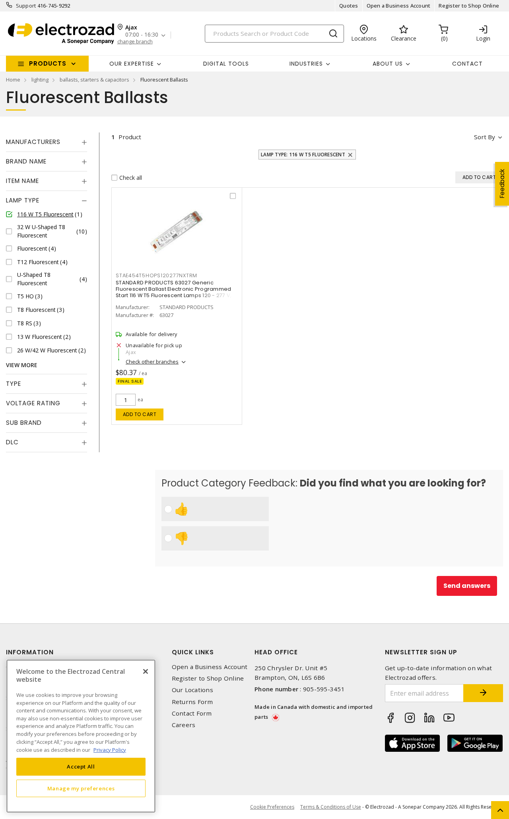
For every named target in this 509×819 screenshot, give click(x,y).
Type (13, 383)
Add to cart (140, 414)
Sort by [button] (484, 137)
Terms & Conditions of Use (330, 806)
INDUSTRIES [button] (306, 64)
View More (21, 365)
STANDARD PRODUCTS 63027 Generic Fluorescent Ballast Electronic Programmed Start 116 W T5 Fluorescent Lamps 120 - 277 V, (173, 289)
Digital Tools (226, 64)
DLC (12, 442)
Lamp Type (22, 200)
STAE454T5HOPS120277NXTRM (156, 275)
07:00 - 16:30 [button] (141, 34)
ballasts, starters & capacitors (94, 79)
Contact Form (192, 713)
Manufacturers (33, 142)
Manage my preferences (81, 788)
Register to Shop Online (469, 5)
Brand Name (26, 161)
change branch (135, 42)
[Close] (145, 671)
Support (26, 5)
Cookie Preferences (272, 807)
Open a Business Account (399, 5)
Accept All (81, 766)
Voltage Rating (33, 403)
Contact (467, 64)
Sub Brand (24, 422)
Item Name (22, 181)
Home (13, 79)
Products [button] (47, 63)
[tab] (46, 142)
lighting (40, 79)
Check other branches (152, 361)
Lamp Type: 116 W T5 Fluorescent (303, 154)
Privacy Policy (109, 749)
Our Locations (192, 690)
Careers (184, 725)
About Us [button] (388, 64)
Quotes (348, 5)
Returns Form (192, 702)
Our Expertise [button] (131, 64)
